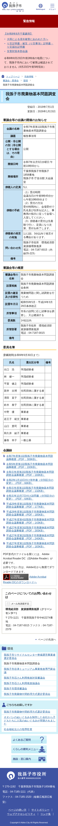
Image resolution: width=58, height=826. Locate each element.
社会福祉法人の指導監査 (18, 729)
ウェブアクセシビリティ (21, 814)
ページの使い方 (17, 809)
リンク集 (45, 814)
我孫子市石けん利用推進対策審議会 (24, 677)
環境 (25, 80)
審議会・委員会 (11, 80)
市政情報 (28, 76)
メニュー (52, 9)
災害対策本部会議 (17, 51)
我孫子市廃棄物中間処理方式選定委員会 (27, 694)
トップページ (13, 76)
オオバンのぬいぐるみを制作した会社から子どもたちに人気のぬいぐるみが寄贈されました (29, 720)
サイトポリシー (40, 809)
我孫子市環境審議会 (15, 688)
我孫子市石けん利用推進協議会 (22, 683)
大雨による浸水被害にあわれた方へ (27, 39)
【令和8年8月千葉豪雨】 (18, 33)
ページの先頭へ (47, 639)
